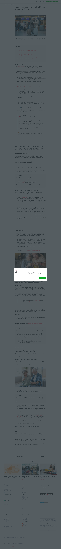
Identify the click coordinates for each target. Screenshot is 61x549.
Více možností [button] (17, 277)
